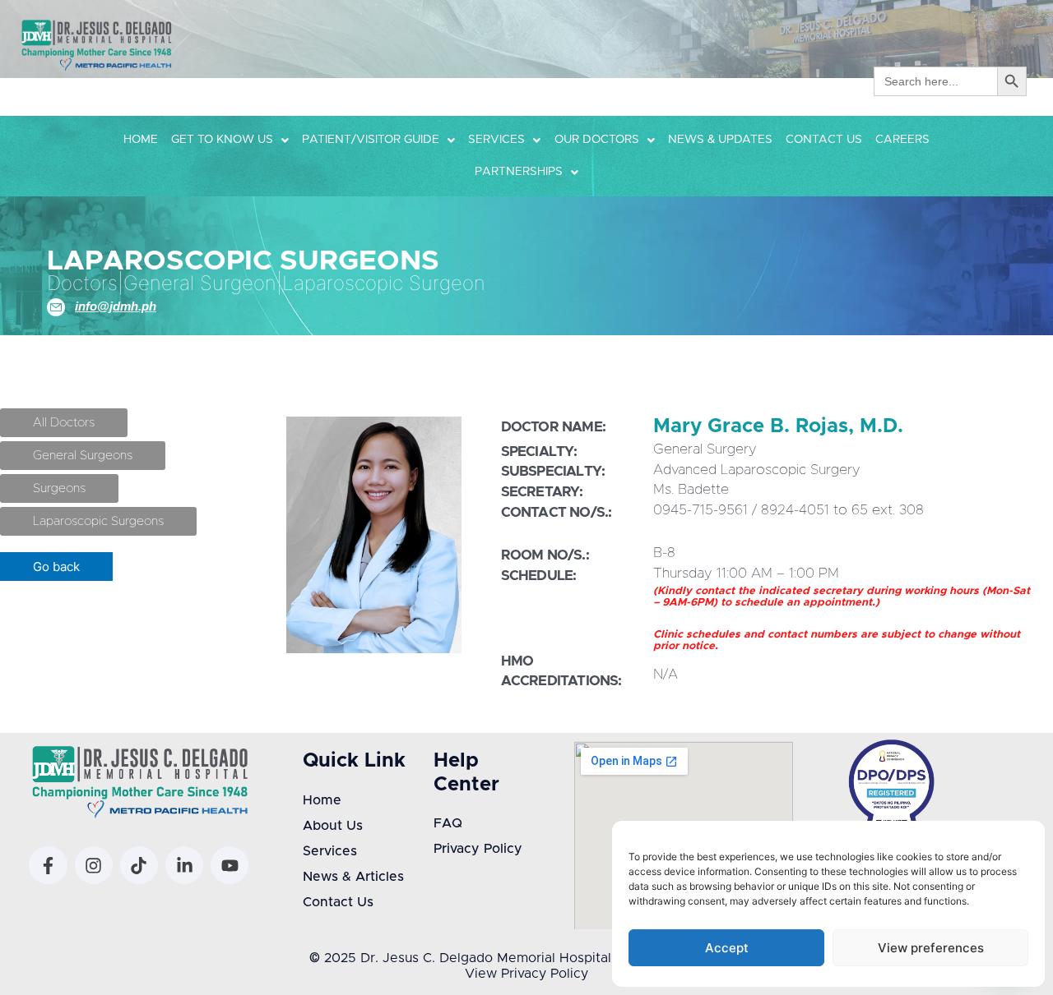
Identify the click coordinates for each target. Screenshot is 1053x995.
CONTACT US (824, 139)
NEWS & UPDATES (720, 139)
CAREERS (902, 139)
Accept (727, 948)
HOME (140, 139)
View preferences (931, 948)
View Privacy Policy (526, 973)
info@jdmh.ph (115, 306)
